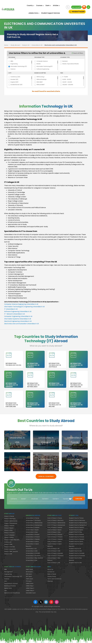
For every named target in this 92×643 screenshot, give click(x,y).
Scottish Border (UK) (16, 84)
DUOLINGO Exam (31, 593)
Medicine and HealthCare (12, 593)
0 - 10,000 (65, 77)
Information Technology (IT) (19, 66)
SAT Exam (29, 576)
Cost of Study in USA (54, 551)
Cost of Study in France (55, 518)
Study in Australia (9, 549)
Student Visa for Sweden (76, 539)
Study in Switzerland (10, 523)
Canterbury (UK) (15, 77)
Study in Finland (9, 532)
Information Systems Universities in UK (17, 319)
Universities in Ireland (32, 527)
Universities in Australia (33, 555)
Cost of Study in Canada (55, 553)
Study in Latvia (9, 537)
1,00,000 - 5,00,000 (67, 84)
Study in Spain (9, 528)
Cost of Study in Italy (54, 532)
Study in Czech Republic (12, 539)
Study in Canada (9, 547)
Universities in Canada (33, 553)
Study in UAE (8, 554)
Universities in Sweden (33, 539)
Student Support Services (50, 13)
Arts (5, 581)
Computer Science (42, 61)
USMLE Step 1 (30, 586)
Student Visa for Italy (75, 532)
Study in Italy (8, 530)
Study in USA (8, 544)
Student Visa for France (76, 518)
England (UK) (14, 82)
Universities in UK (31, 548)
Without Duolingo (41, 79)
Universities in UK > (38, 45)
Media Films (8, 588)
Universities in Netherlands (34, 523)
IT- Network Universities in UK (14, 314)
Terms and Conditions (54, 579)
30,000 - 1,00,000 (67, 82)
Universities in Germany (33, 520)
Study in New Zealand (11, 551)
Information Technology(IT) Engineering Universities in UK (24, 307)
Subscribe (78, 499)
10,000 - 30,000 (66, 79)
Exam (48, 5)
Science (13, 69)
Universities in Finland (33, 537)
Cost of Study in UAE (54, 562)
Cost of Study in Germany (56, 520)
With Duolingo (41, 77)
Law (5, 590)
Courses (39, 5)
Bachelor (65, 61)
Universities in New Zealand (34, 558)
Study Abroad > (16, 45)
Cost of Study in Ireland (55, 527)
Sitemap (50, 581)
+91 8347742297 (78, 11)
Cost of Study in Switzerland (56, 525)
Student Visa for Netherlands (78, 523)
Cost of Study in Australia (55, 555)
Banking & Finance (10, 586)
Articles (55, 5)
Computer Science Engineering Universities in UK (21, 304)
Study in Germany (10, 518)
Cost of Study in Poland (55, 534)
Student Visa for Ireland (76, 527)
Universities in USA (31, 551)
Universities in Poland (32, 534)
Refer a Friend (52, 574)
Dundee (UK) (14, 79)
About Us (50, 569)
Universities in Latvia (32, 541)
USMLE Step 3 (30, 590)
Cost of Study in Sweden (55, 539)
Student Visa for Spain (76, 530)
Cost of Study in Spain (55, 530)
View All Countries (46, 476)
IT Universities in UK (11, 309)
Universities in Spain (32, 530)
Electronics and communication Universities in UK (21, 324)
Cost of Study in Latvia (55, 541)
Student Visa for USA (75, 551)
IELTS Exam (29, 572)
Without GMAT (41, 84)
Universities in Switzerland (34, 525)
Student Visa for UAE (75, 562)
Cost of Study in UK (53, 548)
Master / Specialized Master (70, 64)
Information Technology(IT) (44, 66)
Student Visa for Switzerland (78, 525)
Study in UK (7, 542)
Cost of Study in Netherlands (56, 523)
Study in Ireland (9, 525)
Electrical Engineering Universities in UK (18, 321)
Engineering (14, 64)
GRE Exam (29, 574)
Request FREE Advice (84, 7)
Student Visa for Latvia (76, 541)
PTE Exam (29, 581)
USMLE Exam (29, 583)
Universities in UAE (31, 560)
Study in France (9, 516)
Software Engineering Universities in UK (17, 311)
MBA (12, 61)
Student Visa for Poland (76, 534)
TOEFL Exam (29, 579)
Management (8, 572)
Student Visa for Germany (77, 520)
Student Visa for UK (75, 548)
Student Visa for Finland (76, 537)
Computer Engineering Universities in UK (18, 316)
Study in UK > (26, 45)
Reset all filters (78, 53)
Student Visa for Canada (76, 553)
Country (30, 5)
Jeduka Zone (33, 13)
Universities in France (32, 518)
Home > (7, 45)
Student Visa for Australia (77, 555)
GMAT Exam (29, 569)
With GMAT (40, 82)
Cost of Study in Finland (55, 537)
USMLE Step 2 (30, 588)
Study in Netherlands (10, 521)
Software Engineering (43, 69)
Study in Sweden (9, 535)
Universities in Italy (32, 532)
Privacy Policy (52, 576)
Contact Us (51, 572)
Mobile (39, 64)
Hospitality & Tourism (11, 583)
